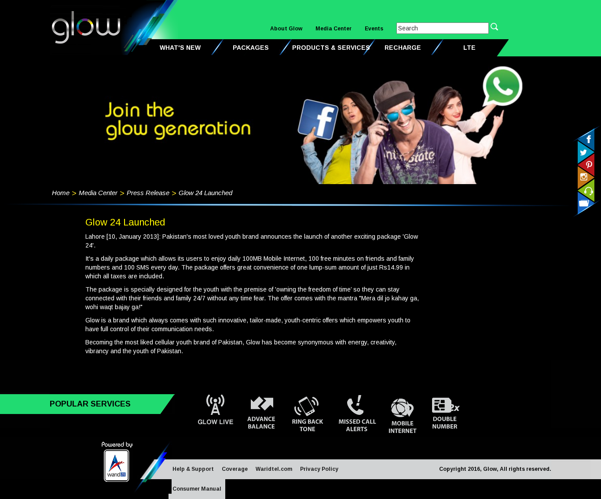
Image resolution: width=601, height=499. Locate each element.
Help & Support (193, 469)
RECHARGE (403, 47)
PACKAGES (251, 47)
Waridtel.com (274, 469)
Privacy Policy (319, 469)
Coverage (235, 469)
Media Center (333, 29)
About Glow (286, 29)
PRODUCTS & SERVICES (331, 47)
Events (374, 29)
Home (61, 192)
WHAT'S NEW (180, 47)
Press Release (148, 192)
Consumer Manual (196, 489)
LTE (469, 47)
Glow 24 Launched (205, 192)
